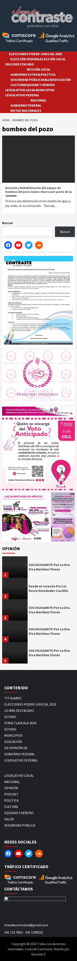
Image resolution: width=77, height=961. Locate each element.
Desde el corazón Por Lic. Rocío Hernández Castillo (48, 588)
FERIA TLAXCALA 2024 (20, 723)
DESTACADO (24, 64)
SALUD (47, 79)
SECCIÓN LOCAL (38, 69)
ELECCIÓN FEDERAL (25, 59)
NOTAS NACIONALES (25, 110)
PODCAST (11, 794)
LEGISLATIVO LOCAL (20, 90)
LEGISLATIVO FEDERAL (22, 95)
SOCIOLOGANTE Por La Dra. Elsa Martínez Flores (49, 567)
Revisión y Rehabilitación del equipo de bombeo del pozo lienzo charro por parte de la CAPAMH (38, 192)
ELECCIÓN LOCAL (53, 59)
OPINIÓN (11, 788)
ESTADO (10, 717)
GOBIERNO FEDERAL (25, 105)
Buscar (7, 223)
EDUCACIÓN (61, 79)
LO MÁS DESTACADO (19, 710)
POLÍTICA (48, 74)
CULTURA (17, 85)
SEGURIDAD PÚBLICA (26, 79)
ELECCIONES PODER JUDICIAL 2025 (35, 54)
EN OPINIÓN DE (16, 748)
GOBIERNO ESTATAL (25, 74)
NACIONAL (38, 100)
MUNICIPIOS (45, 90)
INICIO (10, 64)
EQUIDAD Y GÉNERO (40, 85)
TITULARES (12, 698)
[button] (26, 516)
